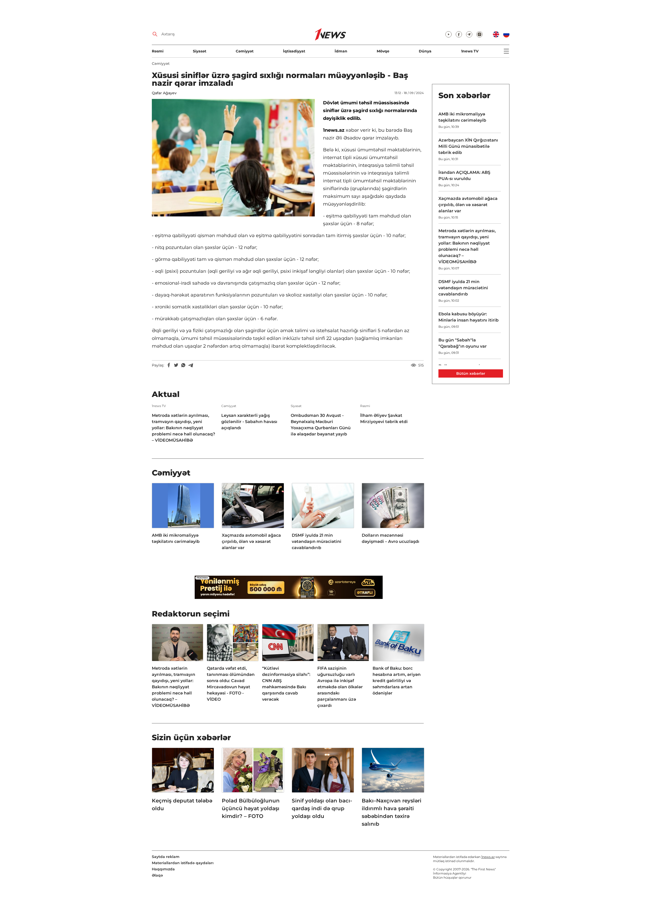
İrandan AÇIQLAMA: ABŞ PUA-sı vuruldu (464, 175)
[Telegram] (190, 365)
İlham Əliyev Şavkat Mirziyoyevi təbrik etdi (384, 418)
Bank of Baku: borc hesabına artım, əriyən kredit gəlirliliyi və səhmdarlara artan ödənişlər (397, 681)
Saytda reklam (165, 856)
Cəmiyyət (245, 51)
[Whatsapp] (183, 365)
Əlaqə (157, 875)
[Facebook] (168, 365)
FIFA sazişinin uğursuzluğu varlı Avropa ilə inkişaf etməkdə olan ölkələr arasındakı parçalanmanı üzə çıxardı (340, 687)
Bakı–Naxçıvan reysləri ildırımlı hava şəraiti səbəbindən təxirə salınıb (391, 812)
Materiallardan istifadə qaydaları (183, 863)
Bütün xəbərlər (470, 373)
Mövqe (383, 51)
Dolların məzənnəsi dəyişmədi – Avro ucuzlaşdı (390, 538)
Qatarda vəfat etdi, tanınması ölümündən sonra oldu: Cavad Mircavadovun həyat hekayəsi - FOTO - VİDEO (231, 684)
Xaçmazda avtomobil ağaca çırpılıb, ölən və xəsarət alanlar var (251, 541)
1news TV (469, 51)
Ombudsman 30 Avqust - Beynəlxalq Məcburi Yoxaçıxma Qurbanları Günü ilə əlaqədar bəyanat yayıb (321, 424)
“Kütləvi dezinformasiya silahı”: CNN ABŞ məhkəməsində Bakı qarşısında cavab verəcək (286, 684)
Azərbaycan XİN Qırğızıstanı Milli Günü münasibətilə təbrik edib (468, 146)
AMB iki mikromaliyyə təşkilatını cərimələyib (176, 538)
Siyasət (199, 51)
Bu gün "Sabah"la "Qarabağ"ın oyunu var (462, 343)
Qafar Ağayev (164, 93)
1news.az (488, 857)
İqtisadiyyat (294, 51)
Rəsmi (157, 51)
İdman (341, 51)
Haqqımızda (163, 869)
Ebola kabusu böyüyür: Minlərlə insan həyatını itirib (468, 317)
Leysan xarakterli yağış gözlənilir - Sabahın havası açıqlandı (249, 421)
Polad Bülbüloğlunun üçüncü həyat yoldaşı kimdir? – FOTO (251, 808)
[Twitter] (176, 365)
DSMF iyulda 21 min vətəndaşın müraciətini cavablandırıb (316, 541)
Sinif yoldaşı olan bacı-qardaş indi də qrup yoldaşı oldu (322, 808)
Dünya (425, 51)
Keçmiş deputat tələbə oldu (182, 804)
